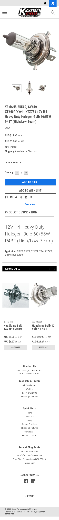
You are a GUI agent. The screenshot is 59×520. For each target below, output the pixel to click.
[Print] (16, 197)
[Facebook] (6, 197)
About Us (29, 417)
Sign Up (33, 393)
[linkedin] (33, 481)
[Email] (11, 197)
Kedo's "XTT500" (29, 435)
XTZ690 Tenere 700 (30, 452)
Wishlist (29, 389)
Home (29, 413)
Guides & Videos (29, 424)
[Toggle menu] (4, 12)
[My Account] (45, 3)
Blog (30, 420)
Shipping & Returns (29, 397)
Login (24, 393)
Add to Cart (15, 347)
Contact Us (29, 432)
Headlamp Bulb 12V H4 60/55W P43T (13, 327)
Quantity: (9, 172)
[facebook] (26, 481)
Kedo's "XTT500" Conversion (29, 455)
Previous (4, 50)
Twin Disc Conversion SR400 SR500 (29, 459)
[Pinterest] (31, 197)
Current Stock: (13, 162)
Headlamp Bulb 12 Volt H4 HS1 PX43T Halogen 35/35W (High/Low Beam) (43, 327)
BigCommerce (20, 512)
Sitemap (34, 509)
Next (54, 50)
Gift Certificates (29, 385)
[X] (21, 197)
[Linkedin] (26, 197)
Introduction (29, 463)
